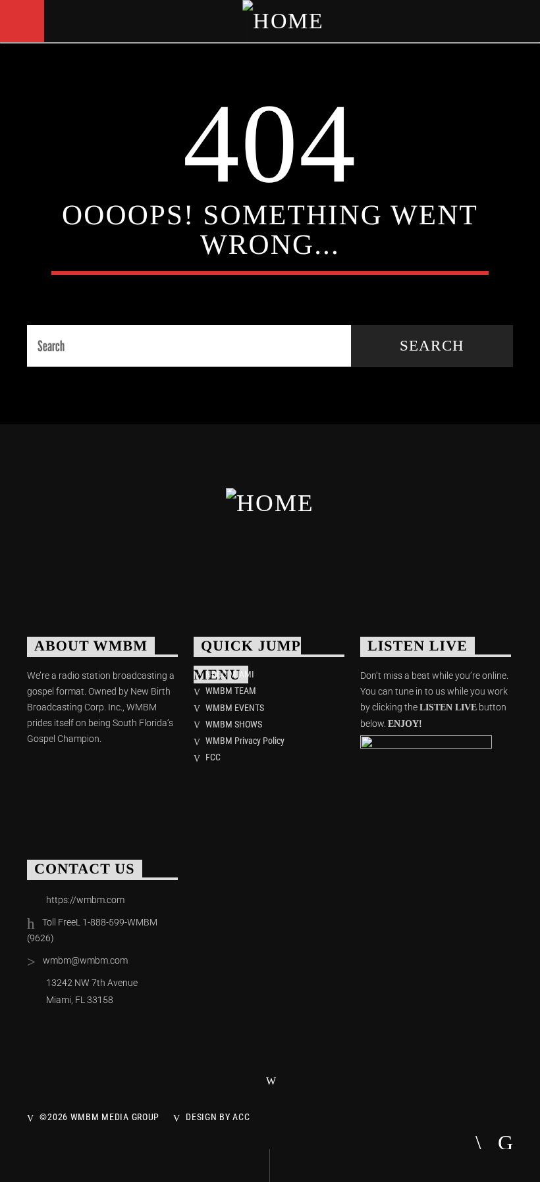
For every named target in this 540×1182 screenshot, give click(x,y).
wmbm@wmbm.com (85, 960)
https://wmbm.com (85, 900)
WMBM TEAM (230, 690)
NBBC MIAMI (229, 674)
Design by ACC (218, 1117)
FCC (213, 757)
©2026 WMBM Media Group (99, 1117)
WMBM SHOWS (233, 724)
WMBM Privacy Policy (244, 740)
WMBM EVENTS (234, 707)
